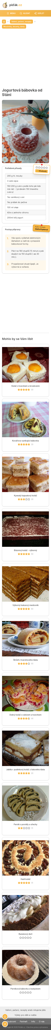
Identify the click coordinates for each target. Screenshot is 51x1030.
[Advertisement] (25, 58)
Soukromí (11, 1021)
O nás (41, 1021)
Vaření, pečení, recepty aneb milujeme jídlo (25, 1010)
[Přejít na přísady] (5, 1017)
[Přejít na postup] (5, 1024)
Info (33, 1021)
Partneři (23, 1021)
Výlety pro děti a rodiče (25, 1015)
